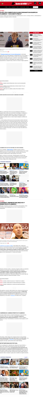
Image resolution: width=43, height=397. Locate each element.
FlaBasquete (13, 7)
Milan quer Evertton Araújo (20, 0)
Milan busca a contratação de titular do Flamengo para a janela (37, 39)
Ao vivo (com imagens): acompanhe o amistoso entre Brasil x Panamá (37, 47)
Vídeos (17, 7)
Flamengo (13, 295)
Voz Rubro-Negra (22, 7)
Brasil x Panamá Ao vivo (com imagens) (37, 0)
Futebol (6, 7)
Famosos (27, 7)
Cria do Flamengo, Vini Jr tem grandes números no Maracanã (37, 55)
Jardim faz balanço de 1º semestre (10, 0)
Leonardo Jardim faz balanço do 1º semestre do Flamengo (37, 35)
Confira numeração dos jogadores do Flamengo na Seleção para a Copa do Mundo (37, 59)
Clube (9, 7)
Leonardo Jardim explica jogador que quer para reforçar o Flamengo (37, 51)
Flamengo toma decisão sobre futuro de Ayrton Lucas (37, 63)
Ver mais (36, 70)
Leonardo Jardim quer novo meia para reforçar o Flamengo (37, 43)
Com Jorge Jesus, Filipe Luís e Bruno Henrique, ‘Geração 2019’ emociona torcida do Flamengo (37, 67)
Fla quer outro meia (27, 0)
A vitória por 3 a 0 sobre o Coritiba (6, 245)
